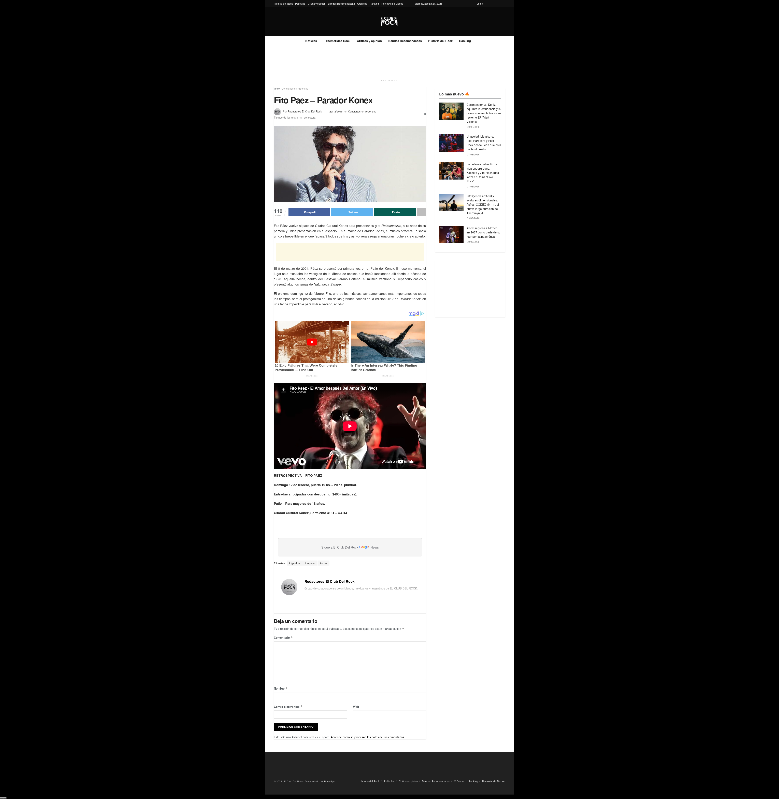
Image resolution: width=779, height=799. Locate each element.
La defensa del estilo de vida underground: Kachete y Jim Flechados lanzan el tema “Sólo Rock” (483, 172)
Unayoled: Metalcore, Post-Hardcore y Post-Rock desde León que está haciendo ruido (484, 142)
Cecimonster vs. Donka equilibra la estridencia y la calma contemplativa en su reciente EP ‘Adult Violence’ (484, 113)
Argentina (295, 563)
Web (356, 707)
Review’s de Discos (392, 3)
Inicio (277, 88)
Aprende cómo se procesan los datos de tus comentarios (367, 737)
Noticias (311, 41)
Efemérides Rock (338, 41)
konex (323, 563)
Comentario (283, 637)
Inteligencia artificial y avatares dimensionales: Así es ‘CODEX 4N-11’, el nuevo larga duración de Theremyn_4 (483, 204)
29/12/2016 (335, 111)
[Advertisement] (389, 61)
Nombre (280, 688)
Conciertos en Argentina (295, 88)
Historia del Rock (283, 3)
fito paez (310, 563)
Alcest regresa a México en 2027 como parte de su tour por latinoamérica (483, 232)
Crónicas (362, 3)
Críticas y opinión (369, 41)
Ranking (374, 3)
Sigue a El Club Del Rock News (350, 547)
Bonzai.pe (329, 781)
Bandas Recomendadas (341, 3)
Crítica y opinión (317, 3)
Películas (300, 3)
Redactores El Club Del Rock (305, 111)
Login (480, 3)
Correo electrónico (288, 707)
